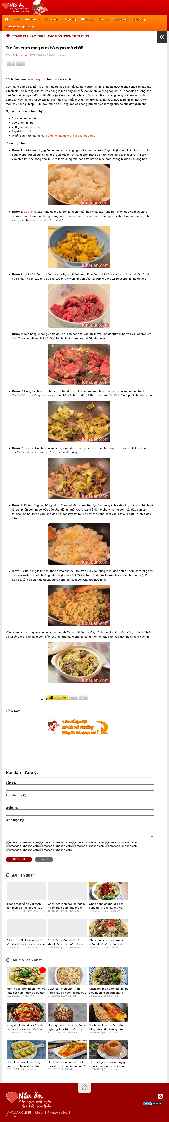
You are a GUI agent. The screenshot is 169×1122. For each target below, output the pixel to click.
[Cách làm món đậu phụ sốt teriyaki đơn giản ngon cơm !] (67, 1049)
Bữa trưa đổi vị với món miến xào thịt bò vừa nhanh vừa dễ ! (26, 944)
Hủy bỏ (44, 859)
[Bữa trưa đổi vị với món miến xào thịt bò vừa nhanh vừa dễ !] (26, 928)
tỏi (56, 135)
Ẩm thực (31, 19)
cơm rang (33, 79)
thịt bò (142, 95)
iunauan (21, 55)
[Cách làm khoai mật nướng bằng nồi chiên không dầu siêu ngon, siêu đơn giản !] (108, 1012)
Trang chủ (20, 36)
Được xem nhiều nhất (19, 27)
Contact (11, 1116)
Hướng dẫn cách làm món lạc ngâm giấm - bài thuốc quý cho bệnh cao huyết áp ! (67, 1029)
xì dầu (49, 135)
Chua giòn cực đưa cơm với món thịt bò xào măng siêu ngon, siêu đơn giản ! (107, 944)
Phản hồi (19, 859)
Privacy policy (57, 1112)
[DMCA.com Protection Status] (153, 1104)
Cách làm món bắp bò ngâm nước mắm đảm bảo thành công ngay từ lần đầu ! (66, 907)
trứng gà (25, 131)
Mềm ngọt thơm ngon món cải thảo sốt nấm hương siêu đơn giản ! (26, 992)
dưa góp (89, 135)
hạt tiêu (78, 135)
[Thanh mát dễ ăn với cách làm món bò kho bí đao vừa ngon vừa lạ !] (26, 891)
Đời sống (140, 19)
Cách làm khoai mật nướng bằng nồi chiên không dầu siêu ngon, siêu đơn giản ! (106, 1029)
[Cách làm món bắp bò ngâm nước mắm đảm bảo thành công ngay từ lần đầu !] (67, 891)
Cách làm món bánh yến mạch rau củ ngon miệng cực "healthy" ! (67, 992)
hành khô (65, 135)
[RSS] (160, 1096)
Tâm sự (103, 19)
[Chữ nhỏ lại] (11, 64)
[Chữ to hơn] (20, 64)
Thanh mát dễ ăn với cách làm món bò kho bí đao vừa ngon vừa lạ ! (24, 907)
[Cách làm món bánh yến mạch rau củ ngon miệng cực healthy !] (67, 976)
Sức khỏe (51, 19)
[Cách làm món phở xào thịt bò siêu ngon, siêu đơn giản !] (108, 976)
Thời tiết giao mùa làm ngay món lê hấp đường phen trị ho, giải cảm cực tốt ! (107, 1065)
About (39, 1112)
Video (17, 19)
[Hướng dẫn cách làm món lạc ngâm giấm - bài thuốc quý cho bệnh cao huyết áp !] (67, 1012)
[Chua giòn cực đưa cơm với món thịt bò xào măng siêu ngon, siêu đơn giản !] (108, 928)
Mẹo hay (71, 19)
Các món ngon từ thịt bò (68, 36)
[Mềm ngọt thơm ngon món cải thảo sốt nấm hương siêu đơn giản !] (26, 976)
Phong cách (121, 19)
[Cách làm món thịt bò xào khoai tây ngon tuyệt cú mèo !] (67, 928)
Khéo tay (87, 19)
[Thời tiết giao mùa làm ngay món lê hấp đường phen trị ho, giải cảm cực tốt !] (108, 1049)
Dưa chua (30, 211)
